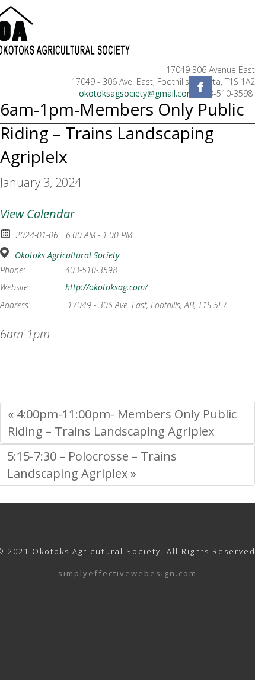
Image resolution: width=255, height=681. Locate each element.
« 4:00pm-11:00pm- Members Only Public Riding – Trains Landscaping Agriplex (122, 422)
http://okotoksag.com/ (106, 287)
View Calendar (37, 214)
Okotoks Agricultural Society (67, 255)
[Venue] (6, 252)
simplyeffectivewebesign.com (127, 573)
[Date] (6, 232)
